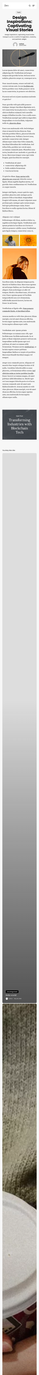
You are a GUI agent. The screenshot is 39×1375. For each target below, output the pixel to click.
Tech (18, 12)
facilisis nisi (28, 86)
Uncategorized (12, 992)
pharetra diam (15, 123)
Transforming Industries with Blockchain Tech (19, 425)
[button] (33, 6)
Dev (6, 5)
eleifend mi (29, 347)
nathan (21, 44)
